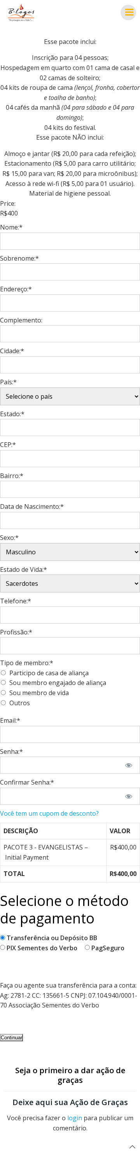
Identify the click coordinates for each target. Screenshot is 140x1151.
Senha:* (11, 751)
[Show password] (129, 765)
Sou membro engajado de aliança (57, 682)
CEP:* (8, 444)
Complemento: (21, 320)
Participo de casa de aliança (49, 673)
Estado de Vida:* (23, 569)
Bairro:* (11, 475)
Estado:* (12, 414)
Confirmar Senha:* (27, 782)
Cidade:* (12, 351)
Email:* (10, 720)
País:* (8, 382)
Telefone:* (15, 601)
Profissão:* (16, 632)
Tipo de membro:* (26, 663)
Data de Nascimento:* (32, 506)
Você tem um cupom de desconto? (49, 813)
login (74, 1118)
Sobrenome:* (19, 258)
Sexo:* (9, 537)
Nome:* (11, 227)
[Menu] (128, 12)
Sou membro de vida (39, 692)
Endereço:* (16, 289)
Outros (19, 703)
